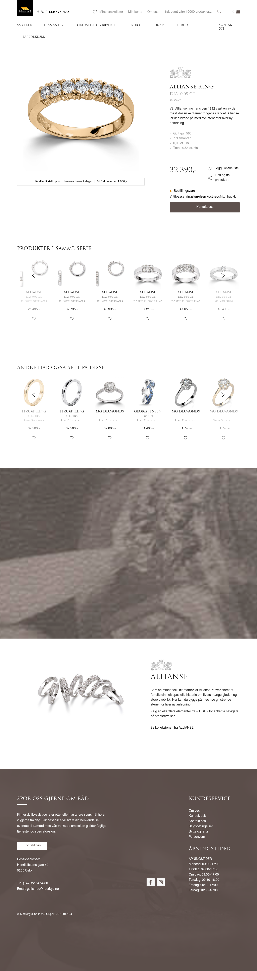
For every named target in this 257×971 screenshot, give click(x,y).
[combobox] (192, 12)
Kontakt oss (226, 27)
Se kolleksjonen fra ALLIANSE (172, 728)
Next (223, 292)
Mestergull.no (28, 914)
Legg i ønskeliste (226, 168)
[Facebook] (151, 882)
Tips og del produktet (222, 178)
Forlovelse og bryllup (95, 25)
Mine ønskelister (111, 12)
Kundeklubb (34, 37)
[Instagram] (161, 882)
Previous (34, 292)
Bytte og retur (198, 832)
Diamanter (53, 25)
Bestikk (134, 25)
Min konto (135, 12)
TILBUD (182, 25)
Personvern (197, 837)
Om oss (152, 12)
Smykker (24, 25)
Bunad (158, 25)
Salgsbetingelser (201, 826)
